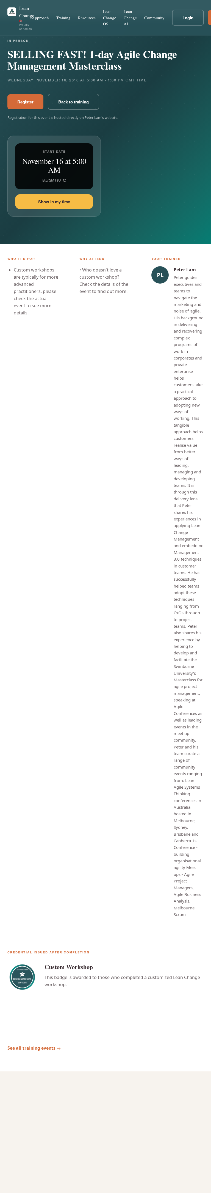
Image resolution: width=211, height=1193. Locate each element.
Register (25, 102)
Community (154, 17)
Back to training (73, 102)
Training (63, 17)
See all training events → (34, 1048)
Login (187, 18)
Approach (40, 17)
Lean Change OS (109, 17)
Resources (87, 17)
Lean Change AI (130, 17)
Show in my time (54, 202)
